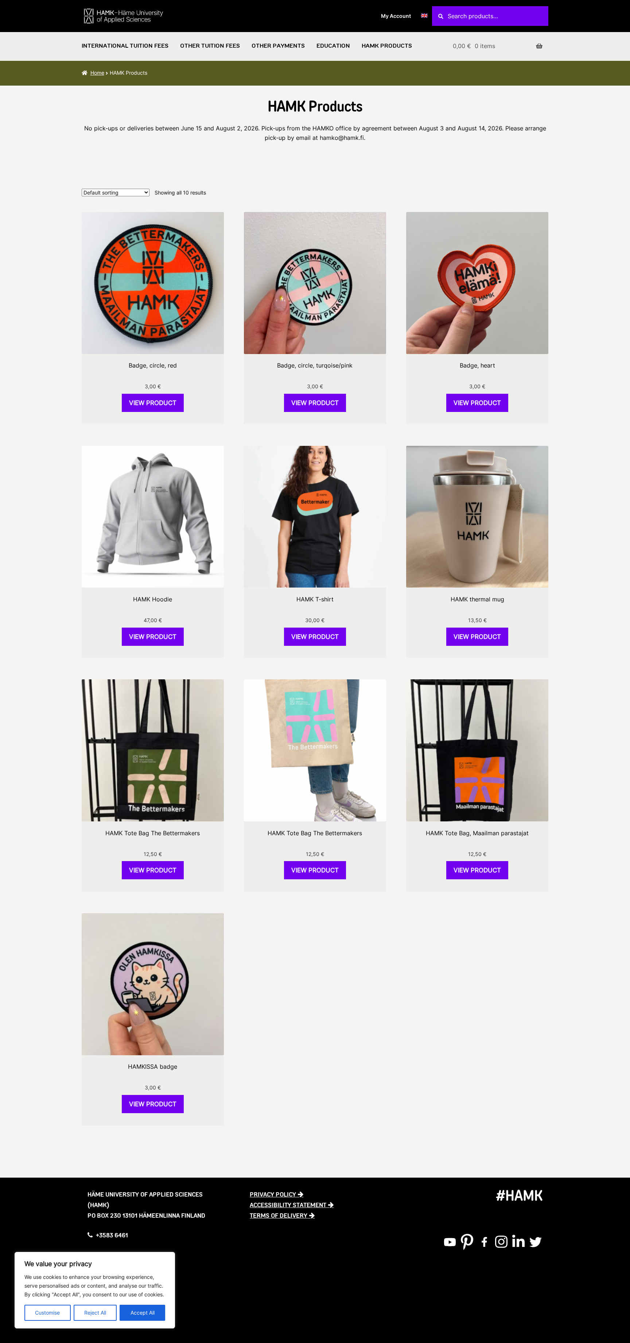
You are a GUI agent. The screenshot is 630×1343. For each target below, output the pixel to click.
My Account (396, 16)
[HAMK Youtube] (450, 1242)
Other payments (278, 46)
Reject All (95, 1312)
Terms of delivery (278, 1215)
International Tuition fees (125, 46)
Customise (47, 1312)
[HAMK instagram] (501, 1242)
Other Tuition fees (210, 46)
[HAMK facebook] (484, 1242)
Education (333, 46)
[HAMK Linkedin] (518, 1242)
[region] (95, 1290)
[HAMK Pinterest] (467, 1242)
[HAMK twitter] (535, 1242)
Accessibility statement (288, 1205)
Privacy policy (273, 1194)
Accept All (143, 1312)
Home (97, 73)
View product (152, 403)
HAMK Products (387, 46)
